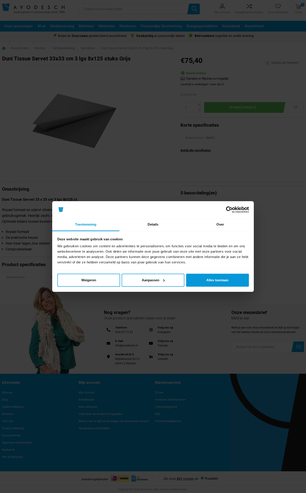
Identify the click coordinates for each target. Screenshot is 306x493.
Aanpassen (150, 280)
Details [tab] (153, 224)
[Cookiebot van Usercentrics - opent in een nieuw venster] (229, 209)
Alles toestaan (217, 280)
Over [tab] (220, 224)
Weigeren (88, 280)
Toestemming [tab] (85, 224)
